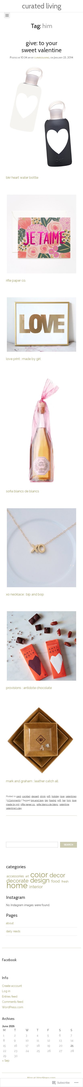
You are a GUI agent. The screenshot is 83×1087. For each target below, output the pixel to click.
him (69, 800)
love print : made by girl (23, 359)
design (40, 880)
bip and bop (37, 800)
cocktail (26, 796)
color (39, 874)
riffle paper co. (28, 804)
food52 (52, 800)
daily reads (13, 931)
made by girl (12, 804)
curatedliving (41, 57)
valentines (71, 796)
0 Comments (14, 800)
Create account (12, 985)
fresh (64, 881)
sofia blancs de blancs (23, 491)
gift (48, 796)
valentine (64, 804)
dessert (35, 796)
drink (43, 796)
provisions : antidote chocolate (29, 688)
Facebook (9, 960)
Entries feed (9, 996)
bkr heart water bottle (22, 177)
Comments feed (12, 1001)
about (9, 923)
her (63, 800)
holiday (55, 796)
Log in (6, 991)
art (27, 876)
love (62, 796)
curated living (41, 6)
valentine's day (14, 808)
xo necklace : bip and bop (25, 594)
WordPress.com (12, 1007)
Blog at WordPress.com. (41, 1077)
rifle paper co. (16, 280)
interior (36, 886)
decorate (17, 880)
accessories (15, 876)
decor (57, 875)
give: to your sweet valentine (42, 46)
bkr (46, 800)
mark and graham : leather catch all (32, 781)
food (55, 881)
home (17, 885)
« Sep (5, 1060)
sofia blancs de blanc (47, 804)
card (18, 796)
